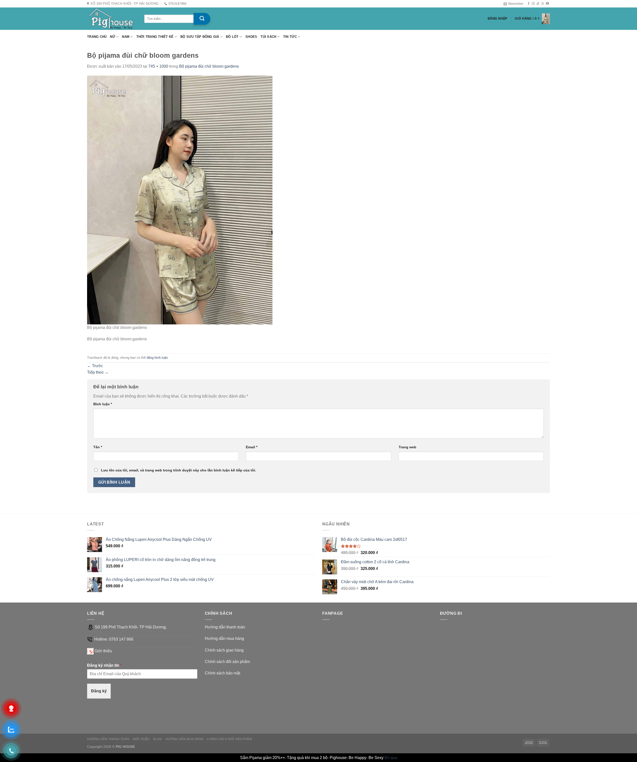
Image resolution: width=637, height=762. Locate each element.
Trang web (407, 447)
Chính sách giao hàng (224, 650)
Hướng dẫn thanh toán (225, 627)
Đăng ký (99, 691)
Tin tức (290, 37)
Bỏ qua (390, 758)
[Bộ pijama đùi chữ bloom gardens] (179, 200)
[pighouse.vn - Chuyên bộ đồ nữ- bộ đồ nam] (112, 18)
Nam (125, 37)
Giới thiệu (103, 651)
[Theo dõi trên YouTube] (547, 3)
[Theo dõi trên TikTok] (537, 3)
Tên (97, 447)
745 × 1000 (158, 66)
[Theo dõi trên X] (542, 3)
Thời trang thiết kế (155, 37)
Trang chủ (96, 37)
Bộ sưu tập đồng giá (199, 37)
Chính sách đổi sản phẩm (227, 662)
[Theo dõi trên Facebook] (528, 3)
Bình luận (102, 404)
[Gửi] (202, 19)
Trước (95, 366)
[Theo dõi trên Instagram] (533, 3)
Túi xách (268, 37)
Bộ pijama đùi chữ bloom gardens (209, 66)
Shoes (251, 37)
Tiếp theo (97, 372)
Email (251, 447)
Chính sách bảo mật (222, 673)
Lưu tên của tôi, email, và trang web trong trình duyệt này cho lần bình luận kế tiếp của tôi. (178, 470)
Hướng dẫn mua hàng (224, 638)
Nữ (112, 37)
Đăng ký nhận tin (104, 665)
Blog (157, 739)
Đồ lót (232, 37)
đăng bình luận (157, 357)
